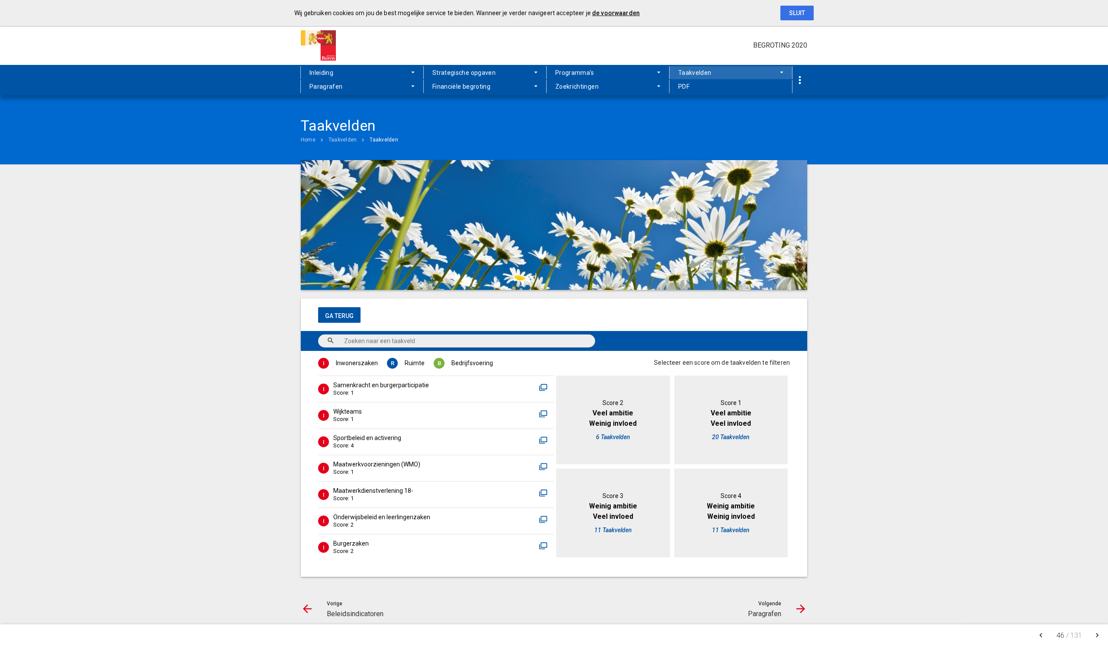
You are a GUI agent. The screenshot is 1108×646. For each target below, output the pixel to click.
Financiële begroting (461, 86)
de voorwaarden (616, 13)
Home (308, 140)
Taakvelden (695, 72)
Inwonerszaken (357, 363)
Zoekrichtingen (577, 86)
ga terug (339, 315)
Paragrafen (326, 86)
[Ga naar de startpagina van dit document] (322, 45)
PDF (683, 86)
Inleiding (321, 72)
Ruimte (415, 363)
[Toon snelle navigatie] (799, 80)
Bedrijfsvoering (472, 363)
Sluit (797, 13)
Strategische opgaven (464, 72)
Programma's (574, 72)
